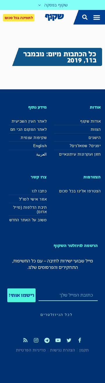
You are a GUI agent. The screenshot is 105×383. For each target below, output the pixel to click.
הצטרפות (92, 177)
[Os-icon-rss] (25, 340)
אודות (95, 107)
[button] (96, 17)
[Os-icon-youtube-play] (58, 340)
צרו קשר (39, 177)
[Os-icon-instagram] (36, 340)
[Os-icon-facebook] (79, 340)
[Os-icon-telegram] (47, 340)
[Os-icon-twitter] (69, 340)
